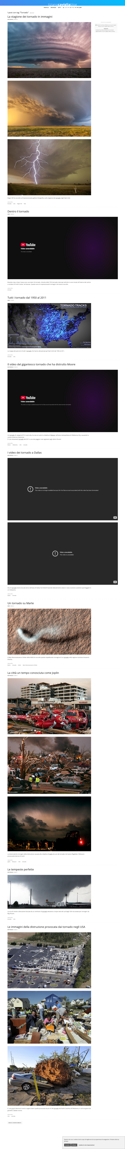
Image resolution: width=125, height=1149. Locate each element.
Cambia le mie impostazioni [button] (86, 1145)
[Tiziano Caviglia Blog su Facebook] (66, 7)
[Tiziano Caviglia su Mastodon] (77, 7)
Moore (53, 435)
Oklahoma (15, 445)
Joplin (51, 854)
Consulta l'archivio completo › (14, 1122)
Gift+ (59, 7)
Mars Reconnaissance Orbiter (30, 665)
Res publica (10, 19)
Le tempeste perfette (21, 869)
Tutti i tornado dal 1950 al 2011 (27, 297)
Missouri (14, 861)
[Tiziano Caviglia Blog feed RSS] (63, 7)
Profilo (46, 7)
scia (13, 1108)
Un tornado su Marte (21, 603)
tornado (58, 198)
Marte (9, 665)
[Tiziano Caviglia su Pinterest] (72, 7)
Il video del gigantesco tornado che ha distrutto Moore (41, 364)
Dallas (9, 595)
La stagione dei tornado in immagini (30, 16)
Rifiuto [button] (74, 1145)
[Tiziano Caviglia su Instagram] (70, 7)
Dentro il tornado (18, 211)
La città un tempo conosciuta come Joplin (33, 673)
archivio (32, 13)
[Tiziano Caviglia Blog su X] (65, 7)
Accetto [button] (67, 1145)
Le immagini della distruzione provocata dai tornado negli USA (46, 927)
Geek (9, 214)
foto (25, 203)
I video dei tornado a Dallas (25, 452)
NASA (19, 665)
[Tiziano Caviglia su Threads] (73, 7)
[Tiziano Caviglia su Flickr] (68, 7)
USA (14, 203)
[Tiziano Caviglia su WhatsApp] (80, 7)
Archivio (53, 7)
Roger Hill (19, 203)
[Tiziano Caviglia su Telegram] (75, 7)
